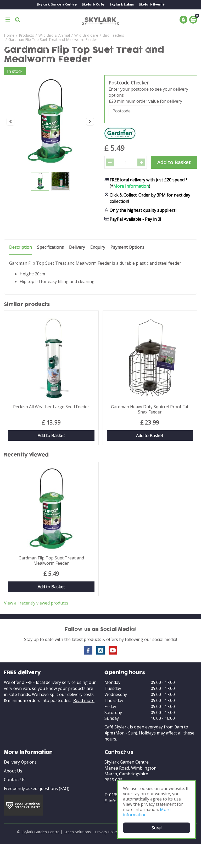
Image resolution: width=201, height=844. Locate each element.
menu (8, 20)
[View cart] (193, 20)
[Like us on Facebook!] (88, 650)
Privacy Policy (106, 831)
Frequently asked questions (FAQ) (36, 788)
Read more (83, 700)
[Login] (183, 20)
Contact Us (14, 779)
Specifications (50, 247)
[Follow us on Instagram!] (100, 650)
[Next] (90, 122)
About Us (13, 771)
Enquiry (97, 247)
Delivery (77, 247)
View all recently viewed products (36, 603)
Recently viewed (26, 455)
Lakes (122, 4)
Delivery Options (20, 762)
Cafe (93, 4)
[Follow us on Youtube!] (113, 650)
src (18, 20)
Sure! (156, 828)
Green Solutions (77, 831)
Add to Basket (51, 435)
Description (20, 247)
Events (152, 4)
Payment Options (127, 247)
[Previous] (10, 122)
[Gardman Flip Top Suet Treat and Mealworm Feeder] (50, 121)
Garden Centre (56, 4)
